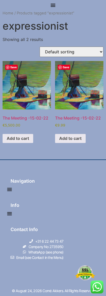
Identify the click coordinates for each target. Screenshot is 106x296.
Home (8, 13)
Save (13, 67)
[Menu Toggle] (53, 5)
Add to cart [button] (18, 138)
